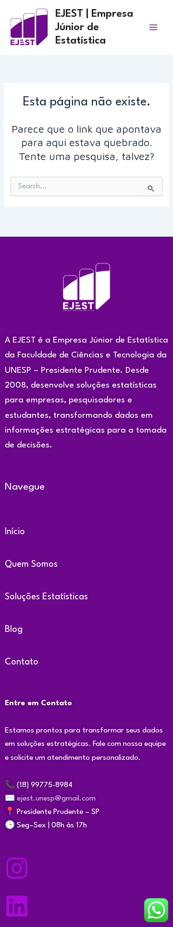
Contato (21, 662)
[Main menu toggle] (153, 27)
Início (15, 531)
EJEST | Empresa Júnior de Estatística (94, 27)
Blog (14, 629)
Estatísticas (65, 597)
